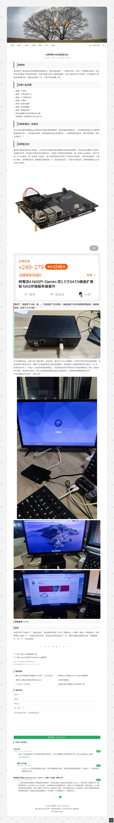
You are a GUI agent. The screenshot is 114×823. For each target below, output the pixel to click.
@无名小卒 (26, 768)
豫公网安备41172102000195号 (62, 809)
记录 (26, 45)
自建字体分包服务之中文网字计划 (71, 684)
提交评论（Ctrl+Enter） (57, 737)
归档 (33, 45)
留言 (53, 45)
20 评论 (67, 58)
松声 (18, 45)
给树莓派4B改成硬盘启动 (26, 661)
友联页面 (76, 809)
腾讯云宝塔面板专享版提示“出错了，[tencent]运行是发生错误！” (40, 676)
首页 (12, 45)
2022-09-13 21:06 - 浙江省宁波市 (23, 751)
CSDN (25, 622)
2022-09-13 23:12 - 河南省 (24, 765)
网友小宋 (20, 763)
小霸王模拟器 (63, 680)
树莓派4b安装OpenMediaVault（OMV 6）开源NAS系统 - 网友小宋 (38, 778)
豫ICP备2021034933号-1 (43, 809)
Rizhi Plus (66, 806)
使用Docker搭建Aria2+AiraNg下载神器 (73, 676)
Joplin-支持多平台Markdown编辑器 (33, 657)
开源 (53, 58)
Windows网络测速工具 (28, 654)
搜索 (103, 45)
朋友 (40, 45)
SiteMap (60, 811)
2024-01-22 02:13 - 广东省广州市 (23, 780)
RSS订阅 (54, 811)
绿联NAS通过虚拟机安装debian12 (28, 680)
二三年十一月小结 (22, 684)
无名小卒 (17, 749)
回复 (98, 751)
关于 (46, 45)
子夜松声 (53, 806)
